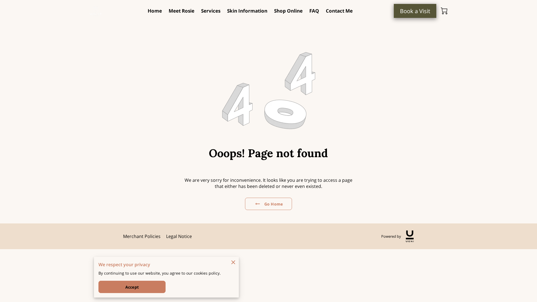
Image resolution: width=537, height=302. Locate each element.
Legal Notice (179, 236)
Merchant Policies (142, 236)
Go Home (273, 204)
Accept (132, 287)
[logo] (410, 236)
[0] (444, 11)
